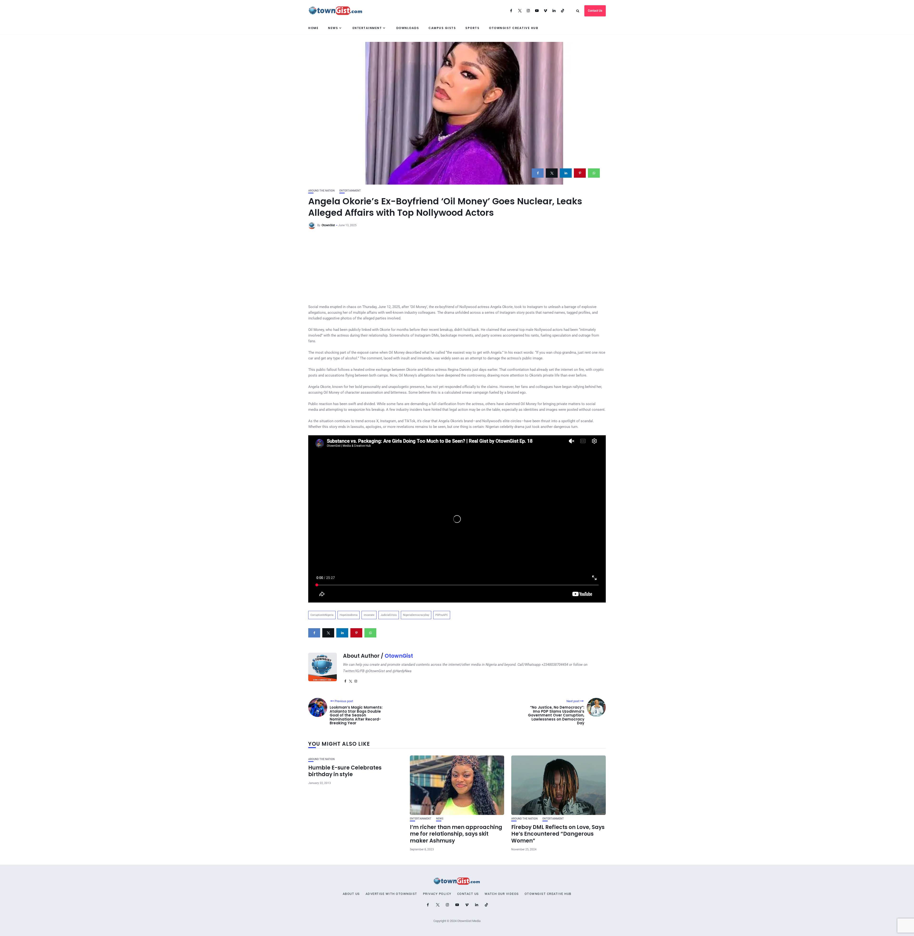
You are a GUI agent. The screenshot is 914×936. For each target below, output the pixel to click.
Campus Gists (442, 28)
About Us (351, 894)
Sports (472, 28)
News (333, 28)
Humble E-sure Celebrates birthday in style (345, 771)
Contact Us (595, 10)
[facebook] (538, 173)
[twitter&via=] (552, 173)
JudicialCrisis (389, 615)
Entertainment (367, 28)
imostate (369, 615)
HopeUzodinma (349, 615)
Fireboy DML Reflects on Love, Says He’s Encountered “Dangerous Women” (558, 833)
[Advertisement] (457, 268)
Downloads (407, 28)
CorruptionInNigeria (321, 615)
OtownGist (328, 225)
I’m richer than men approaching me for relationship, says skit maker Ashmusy (456, 833)
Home (313, 28)
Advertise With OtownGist (391, 894)
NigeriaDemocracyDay (416, 615)
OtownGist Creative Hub (513, 28)
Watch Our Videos (502, 894)
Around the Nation (321, 190)
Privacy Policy (437, 894)
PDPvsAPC (441, 615)
